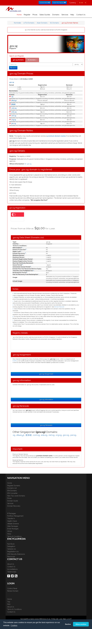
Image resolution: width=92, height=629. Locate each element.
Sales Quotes (44, 15)
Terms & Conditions (14, 536)
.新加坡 (13, 104)
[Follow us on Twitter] (12, 576)
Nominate (17, 23)
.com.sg (13, 108)
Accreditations (12, 569)
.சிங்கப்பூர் (14, 100)
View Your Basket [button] (58, 2)
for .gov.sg (28, 164)
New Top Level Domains (16, 496)
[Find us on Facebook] (9, 576)
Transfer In (11, 518)
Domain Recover (59, 307)
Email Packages (13, 529)
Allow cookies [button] (81, 624)
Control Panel (12, 588)
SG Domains (54, 23)
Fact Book (10, 544)
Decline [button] (68, 624)
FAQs (9, 534)
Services (64, 15)
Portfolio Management (15, 516)
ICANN (15, 361)
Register (27, 15)
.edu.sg (13, 112)
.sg (12, 96)
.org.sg (13, 119)
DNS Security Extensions (16, 554)
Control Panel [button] (44, 2)
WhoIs (9, 531)
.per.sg (13, 123)
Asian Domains (42, 23)
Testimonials (11, 572)
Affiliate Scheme (13, 524)
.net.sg (13, 116)
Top (8, 602)
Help (72, 15)
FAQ (8, 604)
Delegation (11, 546)
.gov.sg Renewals (46, 425)
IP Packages (11, 513)
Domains (55, 15)
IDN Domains (12, 491)
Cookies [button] (14, 625)
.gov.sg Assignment (46, 374)
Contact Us (80, 15)
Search (14, 68)
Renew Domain (12, 591)
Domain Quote (12, 501)
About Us (10, 564)
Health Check (12, 521)
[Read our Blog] (16, 576)
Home (19, 15)
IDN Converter (12, 493)
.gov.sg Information (46, 399)
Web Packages (12, 526)
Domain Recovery (13, 506)
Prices (35, 15)
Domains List (12, 488)
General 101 (11, 549)
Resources (11, 556)
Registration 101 (13, 551)
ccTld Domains (28, 23)
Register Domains (13, 485)
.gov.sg (11, 82)
